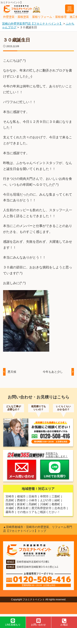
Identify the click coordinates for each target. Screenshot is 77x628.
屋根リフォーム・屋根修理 (49, 16)
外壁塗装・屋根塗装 (16, 16)
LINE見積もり (13, 624)
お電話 (64, 624)
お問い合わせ (38, 624)
